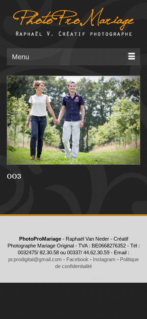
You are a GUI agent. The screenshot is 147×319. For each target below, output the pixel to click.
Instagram (104, 259)
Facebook (77, 259)
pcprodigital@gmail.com (35, 259)
